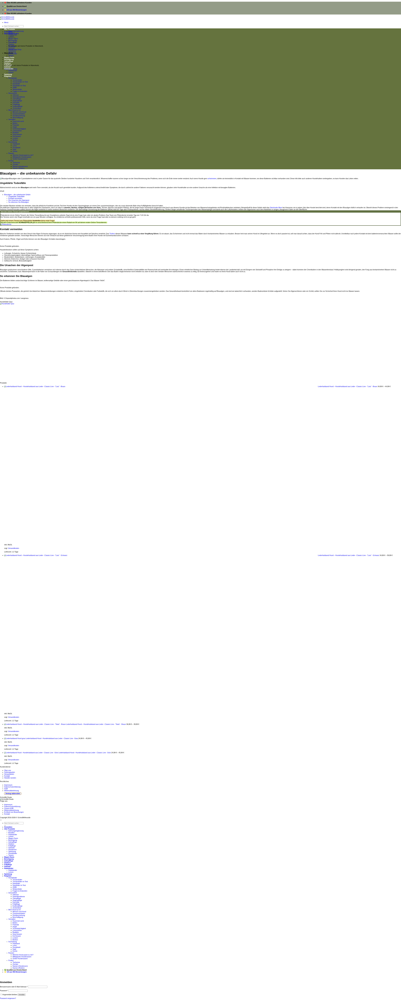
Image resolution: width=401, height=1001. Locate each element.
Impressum (8, 785)
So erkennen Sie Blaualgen (18, 202)
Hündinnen (12, 50)
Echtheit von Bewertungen (14, 812)
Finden (11, 161)
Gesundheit (12, 93)
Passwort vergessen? (8, 998)
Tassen (11, 855)
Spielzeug (12, 52)
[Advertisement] (62, 343)
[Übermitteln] (5, 825)
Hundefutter (12, 54)
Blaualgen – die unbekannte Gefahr (17, 195)
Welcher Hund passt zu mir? (23, 155)
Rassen (11, 153)
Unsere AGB (8, 808)
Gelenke (11, 48)
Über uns (7, 770)
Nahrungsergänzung (16, 31)
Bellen (15, 123)
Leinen (10, 72)
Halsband (16, 144)
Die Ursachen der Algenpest (18, 200)
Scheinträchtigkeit (19, 129)
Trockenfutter (17, 80)
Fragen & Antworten (20, 91)
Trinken (112, 234)
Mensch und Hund (19, 112)
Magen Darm (13, 838)
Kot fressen (17, 136)
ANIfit (15, 87)
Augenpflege (17, 101)
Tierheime (16, 163)
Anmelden (22, 994)
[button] (6, 22)
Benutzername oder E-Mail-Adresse (14, 987)
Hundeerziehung (19, 116)
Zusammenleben (19, 114)
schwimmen (212, 178)
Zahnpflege (17, 99)
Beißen (15, 140)
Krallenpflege (17, 106)
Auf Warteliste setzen (31, 977)
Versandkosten (13, 548)
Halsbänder (8, 69)
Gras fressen (17, 134)
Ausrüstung (12, 142)
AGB (6, 789)
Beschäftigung (18, 117)
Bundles (11, 33)
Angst (15, 127)
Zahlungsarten (9, 772)
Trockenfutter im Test (20, 82)
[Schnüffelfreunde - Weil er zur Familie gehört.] (7, 18)
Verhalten (11, 119)
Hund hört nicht (18, 121)
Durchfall (16, 102)
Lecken (15, 138)
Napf (14, 149)
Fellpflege (12, 46)
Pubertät (16, 125)
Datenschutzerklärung (12, 787)
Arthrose (16, 95)
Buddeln (16, 133)
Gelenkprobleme (19, 97)
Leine (15, 146)
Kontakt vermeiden (15, 198)
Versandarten (9, 774)
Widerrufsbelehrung (11, 791)
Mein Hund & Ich (14, 110)
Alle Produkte (9, 29)
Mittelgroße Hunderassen (22, 157)
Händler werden (10, 778)
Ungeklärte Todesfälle (16, 196)
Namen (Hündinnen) (20, 166)
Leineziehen (17, 131)
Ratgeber (7, 76)
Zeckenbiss (17, 108)
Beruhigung (12, 840)
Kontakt (7, 776)
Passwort (4, 991)
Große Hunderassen (20, 159)
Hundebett (16, 148)
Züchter (15, 164)
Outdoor (11, 44)
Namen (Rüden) (18, 168)
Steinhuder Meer (276, 207)
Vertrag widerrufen (12, 793)
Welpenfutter (17, 89)
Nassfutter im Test (19, 86)
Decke (15, 151)
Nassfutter (16, 84)
